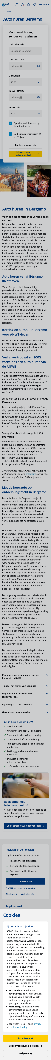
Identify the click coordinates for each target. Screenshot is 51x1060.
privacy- (38, 1023)
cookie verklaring (18, 1027)
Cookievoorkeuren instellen (24, 1046)
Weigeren (24, 1053)
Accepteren (24, 1038)
